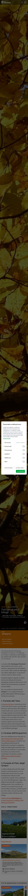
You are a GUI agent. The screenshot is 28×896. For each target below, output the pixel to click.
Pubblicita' (8, 458)
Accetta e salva (20, 468)
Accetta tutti (20, 471)
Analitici (7, 454)
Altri (6, 461)
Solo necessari (8, 468)
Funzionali (8, 446)
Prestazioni (8, 450)
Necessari (8, 442)
